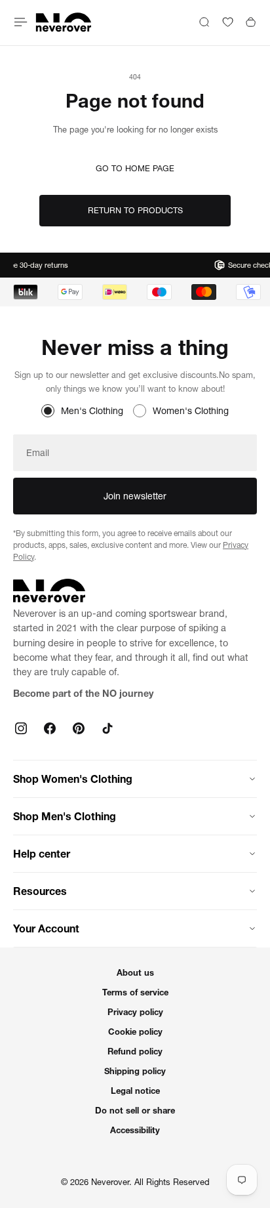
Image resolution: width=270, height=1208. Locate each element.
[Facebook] (49, 728)
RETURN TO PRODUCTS (135, 210)
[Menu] (21, 22)
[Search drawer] (204, 22)
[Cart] (250, 22)
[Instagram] (21, 728)
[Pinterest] (78, 728)
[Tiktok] (107, 728)
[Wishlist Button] (227, 22)
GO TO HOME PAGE (135, 168)
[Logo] (63, 22)
